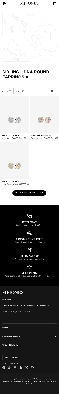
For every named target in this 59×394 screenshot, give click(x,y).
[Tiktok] (9, 367)
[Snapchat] (20, 367)
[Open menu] (6, 3)
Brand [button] (5, 328)
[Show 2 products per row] (56, 91)
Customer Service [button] (11, 336)
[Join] (54, 311)
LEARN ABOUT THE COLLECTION (29, 193)
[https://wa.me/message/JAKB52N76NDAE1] (32, 367)
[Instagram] (15, 367)
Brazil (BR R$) (11, 358)
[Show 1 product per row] (51, 91)
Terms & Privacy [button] (10, 345)
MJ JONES (9, 364)
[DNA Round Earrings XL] (14, 114)
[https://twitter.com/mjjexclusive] (26, 367)
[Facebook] (3, 367)
